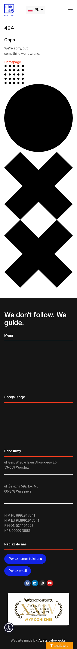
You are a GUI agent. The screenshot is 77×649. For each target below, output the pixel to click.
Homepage (12, 62)
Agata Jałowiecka (51, 640)
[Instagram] (42, 583)
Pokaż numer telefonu (25, 559)
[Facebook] (27, 583)
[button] (70, 9)
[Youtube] (50, 583)
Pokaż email (18, 571)
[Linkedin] (35, 583)
